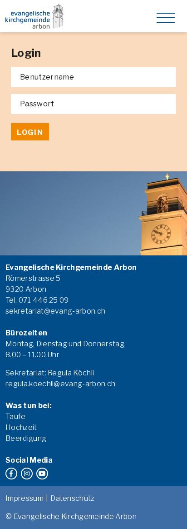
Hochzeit (21, 427)
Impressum (24, 498)
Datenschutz (72, 498)
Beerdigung (25, 438)
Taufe (15, 416)
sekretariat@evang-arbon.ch (55, 311)
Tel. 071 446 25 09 (37, 300)
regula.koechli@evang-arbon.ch (60, 383)
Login (30, 132)
